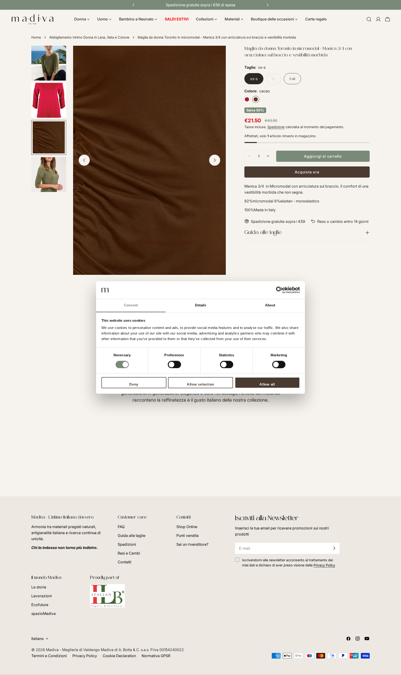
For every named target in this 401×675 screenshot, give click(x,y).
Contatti (124, 562)
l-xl (292, 78)
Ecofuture (39, 604)
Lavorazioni (41, 596)
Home (36, 37)
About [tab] (270, 305)
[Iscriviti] (334, 548)
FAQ (121, 526)
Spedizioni (127, 544)
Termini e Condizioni (49, 655)
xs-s (254, 78)
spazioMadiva (43, 613)
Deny (133, 384)
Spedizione (276, 127)
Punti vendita (187, 535)
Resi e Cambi (129, 553)
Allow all (267, 384)
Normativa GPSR (156, 655)
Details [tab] (200, 305)
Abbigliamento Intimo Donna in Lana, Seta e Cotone (89, 37)
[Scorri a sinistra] (84, 160)
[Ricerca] (369, 19)
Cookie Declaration (119, 655)
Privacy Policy (84, 655)
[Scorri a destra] (214, 160)
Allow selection (200, 384)
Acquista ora (307, 171)
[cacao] (255, 99)
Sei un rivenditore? (192, 544)
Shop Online (186, 526)
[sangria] (246, 99)
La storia (38, 587)
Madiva (53, 649)
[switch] (174, 364)
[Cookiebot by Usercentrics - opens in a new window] (279, 290)
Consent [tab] (131, 305)
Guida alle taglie (131, 535)
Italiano (37, 638)
